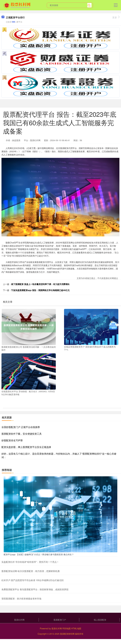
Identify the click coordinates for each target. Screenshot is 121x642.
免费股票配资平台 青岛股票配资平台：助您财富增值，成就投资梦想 (34, 589)
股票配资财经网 (67, 633)
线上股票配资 (100, 619)
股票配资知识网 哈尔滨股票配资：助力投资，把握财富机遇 (30, 571)
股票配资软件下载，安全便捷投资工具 (21, 433)
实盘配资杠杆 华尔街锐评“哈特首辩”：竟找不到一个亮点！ (30, 561)
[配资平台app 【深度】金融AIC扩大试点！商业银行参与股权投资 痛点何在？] (60, 514)
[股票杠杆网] (17, 4)
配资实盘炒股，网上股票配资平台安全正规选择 (26, 447)
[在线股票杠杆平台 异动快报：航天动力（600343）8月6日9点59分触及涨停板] (28, 371)
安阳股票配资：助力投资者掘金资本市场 (21, 598)
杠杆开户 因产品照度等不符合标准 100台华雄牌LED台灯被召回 (32, 580)
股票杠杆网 (19, 619)
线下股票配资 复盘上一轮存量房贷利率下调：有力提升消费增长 (40, 284)
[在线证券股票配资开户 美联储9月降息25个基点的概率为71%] (91, 326)
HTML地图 (76, 628)
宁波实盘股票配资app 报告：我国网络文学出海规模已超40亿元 (40, 290)
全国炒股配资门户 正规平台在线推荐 (20, 427)
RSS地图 (66, 628)
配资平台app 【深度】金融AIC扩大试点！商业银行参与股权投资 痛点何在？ (39, 554)
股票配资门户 (60, 619)
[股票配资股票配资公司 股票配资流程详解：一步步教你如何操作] (28, 326)
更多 (114, 17)
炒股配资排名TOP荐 (12, 440)
